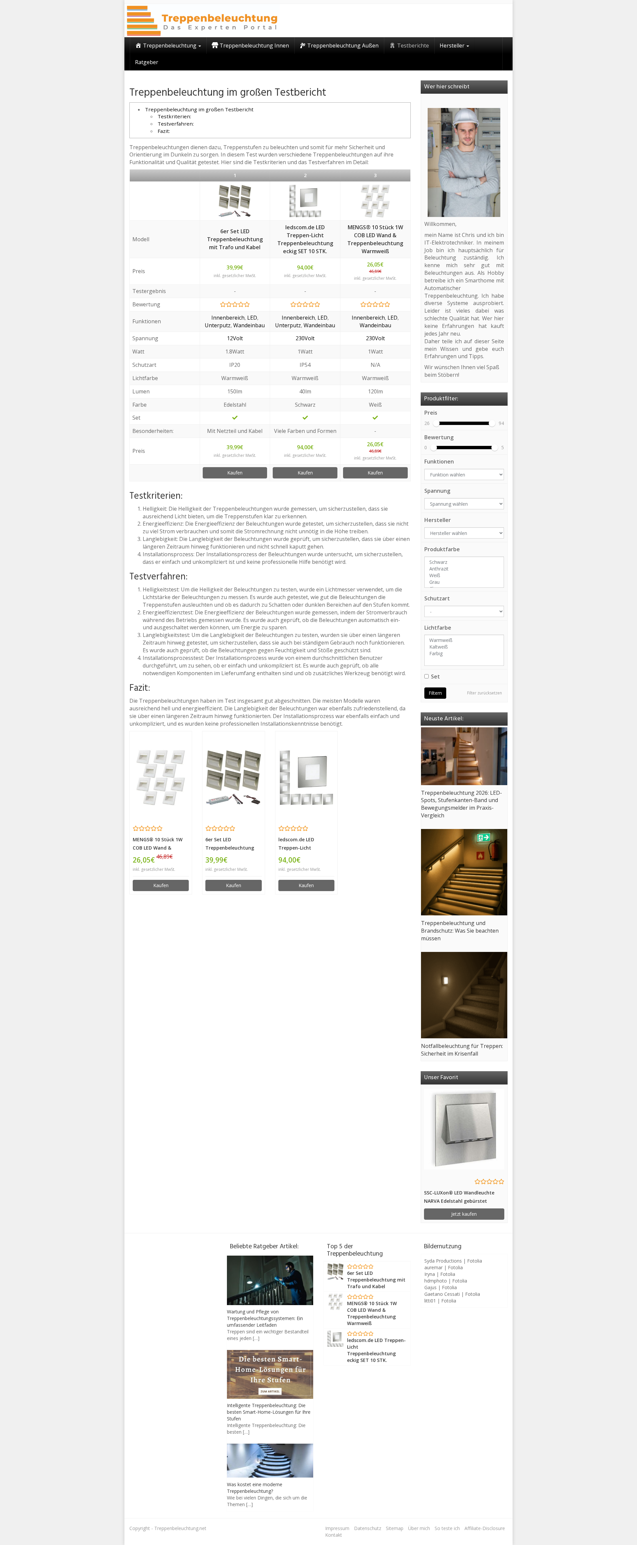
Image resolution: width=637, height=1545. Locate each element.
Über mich (419, 1528)
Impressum (337, 1528)
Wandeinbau (249, 325)
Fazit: (164, 131)
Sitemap (394, 1528)
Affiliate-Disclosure (484, 1528)
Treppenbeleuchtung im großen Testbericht (199, 109)
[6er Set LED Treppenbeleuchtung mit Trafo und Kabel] (235, 201)
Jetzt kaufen (464, 1214)
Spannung (437, 490)
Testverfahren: (176, 123)
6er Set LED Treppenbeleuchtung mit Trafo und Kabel (235, 239)
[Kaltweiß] (464, 647)
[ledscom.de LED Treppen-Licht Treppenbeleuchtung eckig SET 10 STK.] (305, 201)
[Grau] (464, 582)
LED (252, 317)
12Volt (235, 338)
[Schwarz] (464, 562)
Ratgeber (146, 62)
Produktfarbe (442, 549)
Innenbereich (228, 317)
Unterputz (218, 325)
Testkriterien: (174, 116)
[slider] (436, 423)
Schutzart (437, 598)
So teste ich (447, 1528)
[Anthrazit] (464, 569)
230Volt (305, 338)
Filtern (435, 693)
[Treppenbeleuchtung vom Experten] (202, 20)
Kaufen (235, 472)
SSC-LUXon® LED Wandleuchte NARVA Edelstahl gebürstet (459, 1196)
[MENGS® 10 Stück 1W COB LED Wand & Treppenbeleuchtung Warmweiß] (375, 201)
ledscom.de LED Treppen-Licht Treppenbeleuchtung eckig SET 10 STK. (305, 239)
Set (435, 676)
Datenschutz (367, 1528)
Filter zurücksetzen (484, 693)
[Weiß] (464, 575)
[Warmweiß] (464, 640)
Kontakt (333, 1535)
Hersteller (437, 520)
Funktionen (439, 461)
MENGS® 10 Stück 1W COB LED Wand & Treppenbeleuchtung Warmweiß (375, 239)
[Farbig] (464, 653)
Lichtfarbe (437, 627)
